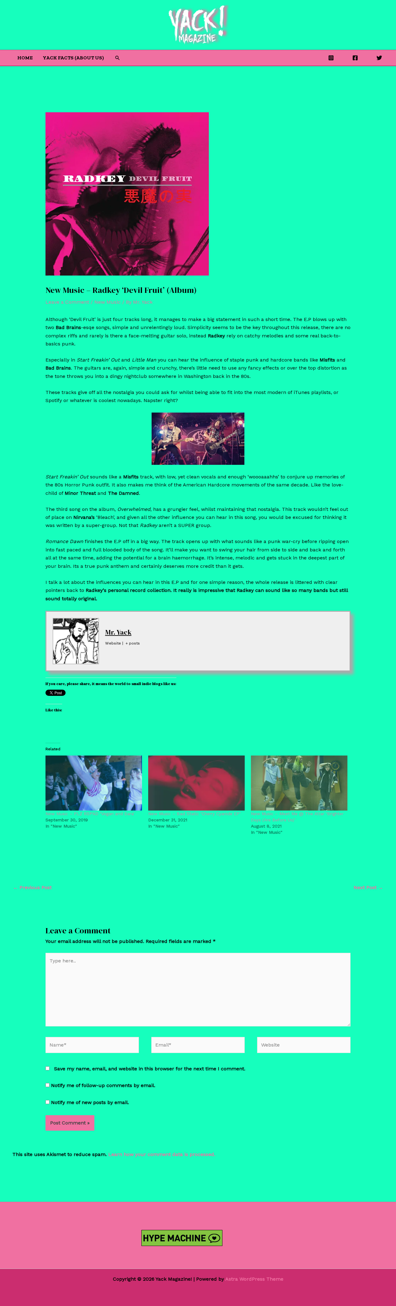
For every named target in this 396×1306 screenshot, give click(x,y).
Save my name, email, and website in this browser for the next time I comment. (149, 1069)
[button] (117, 58)
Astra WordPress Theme (254, 1279)
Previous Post (32, 887)
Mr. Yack (118, 632)
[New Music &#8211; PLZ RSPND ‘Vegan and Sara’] (93, 783)
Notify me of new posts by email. (90, 1102)
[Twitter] (379, 58)
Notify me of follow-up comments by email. (103, 1085)
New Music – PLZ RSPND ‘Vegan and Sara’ (90, 813)
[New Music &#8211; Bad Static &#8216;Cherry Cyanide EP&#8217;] (196, 783)
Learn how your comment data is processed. (161, 1154)
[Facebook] (355, 58)
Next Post (368, 887)
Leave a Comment (67, 302)
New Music (107, 302)
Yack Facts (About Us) (73, 58)
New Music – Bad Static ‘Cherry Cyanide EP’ (194, 813)
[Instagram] (331, 58)
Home (25, 58)
